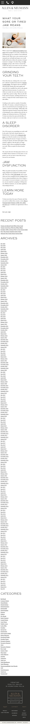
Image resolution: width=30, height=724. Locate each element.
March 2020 (3, 380)
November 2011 (4, 571)
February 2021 (4, 359)
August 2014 (4, 508)
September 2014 (4, 506)
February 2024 (4, 299)
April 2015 (3, 493)
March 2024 (3, 297)
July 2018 (3, 418)
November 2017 (4, 433)
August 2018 (4, 416)
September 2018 (4, 414)
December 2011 (4, 569)
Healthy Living (4, 624)
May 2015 (3, 491)
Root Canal (3, 649)
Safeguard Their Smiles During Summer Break (11, 233)
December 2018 (4, 408)
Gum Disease (4, 622)
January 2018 (4, 429)
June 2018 (3, 420)
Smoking (3, 656)
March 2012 (3, 564)
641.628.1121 (25, 722)
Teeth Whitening (5, 664)
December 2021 (4, 339)
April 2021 (3, 355)
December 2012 (4, 546)
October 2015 (4, 481)
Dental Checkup (4, 605)
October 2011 (4, 573)
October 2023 (4, 307)
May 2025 (3, 270)
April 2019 (3, 401)
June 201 (3, 589)
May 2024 (3, 293)
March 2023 (3, 320)
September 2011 (4, 575)
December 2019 (4, 385)
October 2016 (4, 458)
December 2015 (4, 477)
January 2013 (4, 545)
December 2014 (4, 500)
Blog (24, 717)
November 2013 (4, 525)
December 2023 (4, 303)
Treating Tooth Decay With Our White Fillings (12, 228)
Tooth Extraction (5, 670)
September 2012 (4, 552)
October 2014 (4, 504)
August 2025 (4, 265)
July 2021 (3, 349)
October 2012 (4, 550)
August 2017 (4, 439)
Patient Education (5, 635)
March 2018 (3, 426)
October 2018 (4, 412)
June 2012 (3, 558)
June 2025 (3, 268)
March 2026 (3, 251)
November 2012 (4, 548)
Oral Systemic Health (6, 633)
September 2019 (4, 391)
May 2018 (3, 422)
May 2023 (3, 316)
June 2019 (3, 397)
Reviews (14, 715)
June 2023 (3, 315)
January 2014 (4, 522)
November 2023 (4, 305)
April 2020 (3, 378)
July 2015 (3, 487)
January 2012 (4, 568)
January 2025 (4, 278)
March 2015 (3, 495)
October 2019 (4, 389)
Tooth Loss (3, 672)
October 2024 (4, 284)
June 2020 (3, 374)
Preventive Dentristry (6, 643)
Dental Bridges (4, 603)
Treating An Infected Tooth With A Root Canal (12, 226)
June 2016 (3, 466)
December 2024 (4, 280)
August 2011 (4, 577)
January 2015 (4, 499)
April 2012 (3, 562)
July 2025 (3, 266)
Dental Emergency (5, 606)
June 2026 (3, 245)
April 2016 (3, 470)
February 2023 (4, 322)
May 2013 (3, 537)
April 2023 (3, 318)
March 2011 (3, 587)
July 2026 (3, 243)
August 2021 (4, 347)
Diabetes (3, 614)
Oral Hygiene (4, 631)
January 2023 (4, 324)
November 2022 (4, 328)
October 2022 (4, 330)
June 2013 (3, 535)
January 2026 (4, 255)
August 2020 (4, 370)
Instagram (15, 710)
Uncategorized (4, 674)
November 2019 (4, 387)
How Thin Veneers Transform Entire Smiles (11, 231)
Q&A (2, 645)
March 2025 (3, 274)
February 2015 (4, 497)
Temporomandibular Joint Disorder (9, 666)
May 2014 (3, 514)
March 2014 (3, 518)
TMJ (9, 212)
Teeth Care (3, 660)
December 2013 (4, 523)
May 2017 (3, 445)
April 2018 (3, 424)
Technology (3, 658)
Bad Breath (3, 599)
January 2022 (4, 337)
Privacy (5, 710)
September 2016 (4, 460)
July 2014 (3, 510)
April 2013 (3, 539)
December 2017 (4, 431)
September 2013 (4, 529)
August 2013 (4, 531)
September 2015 (4, 483)
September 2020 (4, 368)
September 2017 (4, 437)
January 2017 (4, 452)
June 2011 (3, 581)
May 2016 (3, 468)
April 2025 (3, 272)
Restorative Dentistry (5, 647)
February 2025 (4, 276)
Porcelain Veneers (5, 639)
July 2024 (3, 290)
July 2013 (3, 533)
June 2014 (3, 512)
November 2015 (4, 479)
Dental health (4, 608)
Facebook (14, 713)
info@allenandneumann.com (9, 722)
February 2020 (4, 382)
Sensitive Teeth (4, 651)
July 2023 (3, 313)
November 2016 (4, 456)
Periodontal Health (5, 637)
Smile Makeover (4, 654)
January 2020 (4, 383)
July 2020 (3, 372)
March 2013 (3, 541)
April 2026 (3, 249)
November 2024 (4, 282)
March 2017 (3, 449)
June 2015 (3, 489)
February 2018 (4, 428)
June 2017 (3, 443)
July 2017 (3, 441)
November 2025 (4, 259)
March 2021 (3, 357)
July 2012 (3, 556)
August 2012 (4, 554)
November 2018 (4, 410)
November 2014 (4, 502)
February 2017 (4, 451)
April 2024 (3, 295)
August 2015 (4, 485)
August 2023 (4, 311)
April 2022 (3, 332)
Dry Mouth (3, 616)
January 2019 (4, 406)
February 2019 (4, 405)
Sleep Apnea (3, 652)
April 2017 (3, 447)
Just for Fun (3, 629)
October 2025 (4, 261)
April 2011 (3, 585)
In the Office (4, 626)
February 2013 (4, 543)
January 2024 (4, 301)
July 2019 (3, 395)
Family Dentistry (5, 618)
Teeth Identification (5, 662)
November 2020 (4, 364)
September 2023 (4, 309)
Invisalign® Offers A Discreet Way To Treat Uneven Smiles (14, 230)
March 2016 (3, 472)
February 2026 (4, 253)
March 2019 (3, 403)
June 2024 (3, 291)
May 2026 (3, 247)
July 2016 (3, 464)
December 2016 (4, 454)
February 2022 (4, 336)
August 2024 (4, 288)
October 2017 (4, 435)
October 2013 (4, 527)
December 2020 (4, 362)
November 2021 (4, 341)
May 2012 (3, 560)
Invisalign (3, 628)
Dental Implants (4, 610)
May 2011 (3, 583)
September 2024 (4, 286)
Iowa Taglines (5, 712)
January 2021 (4, 360)
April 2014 (3, 516)
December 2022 (4, 326)
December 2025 (4, 257)
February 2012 (4, 566)
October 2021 (4, 343)
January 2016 (4, 475)
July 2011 (3, 579)
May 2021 (3, 353)
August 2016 (4, 462)
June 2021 (3, 351)
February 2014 (4, 520)
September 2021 (4, 345)
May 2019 (3, 399)
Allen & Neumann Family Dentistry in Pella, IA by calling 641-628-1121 (15, 202)
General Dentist (4, 620)
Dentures (3, 612)
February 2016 (4, 474)
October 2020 (4, 366)
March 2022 (3, 334)
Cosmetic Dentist (5, 601)
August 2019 (4, 393)
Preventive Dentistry (5, 641)
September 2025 (4, 263)
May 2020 (3, 376)
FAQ (24, 710)
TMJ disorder (17, 174)
